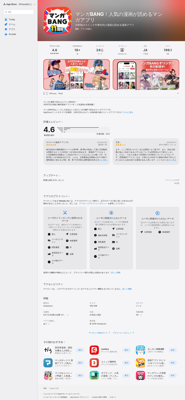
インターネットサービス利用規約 (55, 397)
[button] (19, 19)
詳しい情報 (115, 272)
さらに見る (128, 112)
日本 (45, 388)
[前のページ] (40, 74)
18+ (137, 315)
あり (45, 324)
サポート (113, 397)
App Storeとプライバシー (79, 397)
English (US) (54, 388)
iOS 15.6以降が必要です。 (54, 315)
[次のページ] (182, 74)
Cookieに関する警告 (99, 397)
